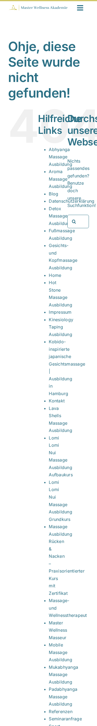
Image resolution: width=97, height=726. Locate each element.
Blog (53, 193)
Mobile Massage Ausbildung (60, 652)
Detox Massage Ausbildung (60, 216)
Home (55, 275)
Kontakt (57, 400)
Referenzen (60, 711)
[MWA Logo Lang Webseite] (38, 6)
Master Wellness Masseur (58, 630)
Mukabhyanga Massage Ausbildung (63, 674)
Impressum (60, 312)
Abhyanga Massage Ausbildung (60, 157)
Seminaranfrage (65, 718)
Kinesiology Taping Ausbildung (61, 327)
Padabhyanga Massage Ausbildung (63, 696)
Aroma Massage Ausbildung (60, 179)
